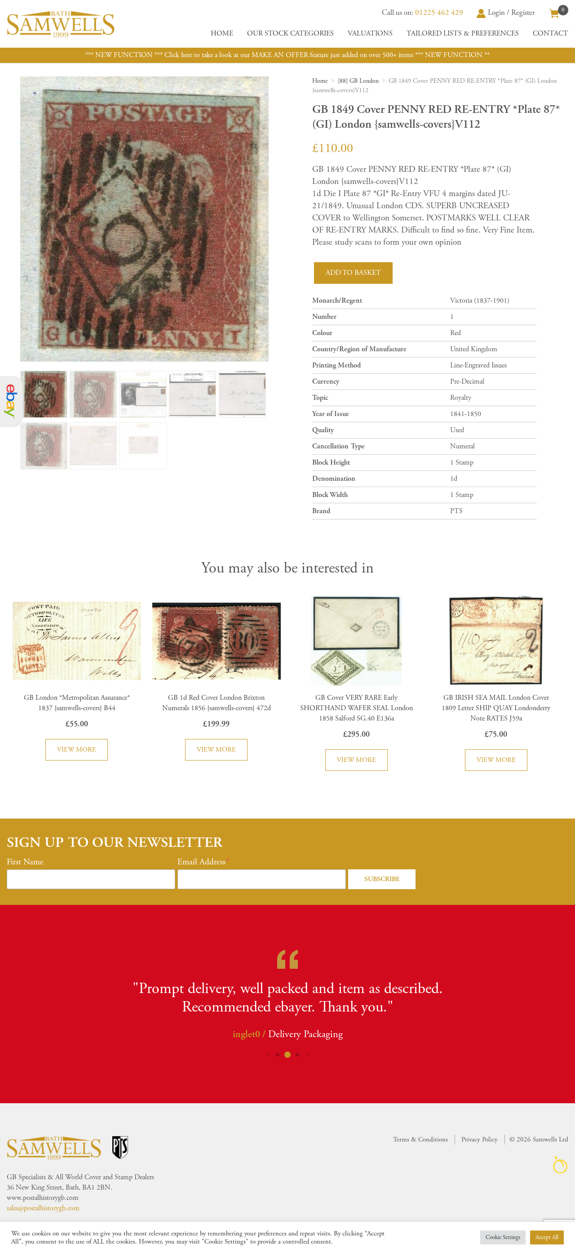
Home (222, 33)
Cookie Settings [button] (503, 1237)
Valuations (370, 33)
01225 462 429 (439, 13)
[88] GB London (358, 81)
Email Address (201, 862)
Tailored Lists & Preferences (463, 33)
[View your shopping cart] (554, 13)
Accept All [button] (546, 1237)
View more (76, 749)
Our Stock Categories (290, 33)
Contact (550, 33)
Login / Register (511, 13)
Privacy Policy (479, 1139)
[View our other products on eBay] (11, 402)
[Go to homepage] (61, 24)
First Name (25, 862)
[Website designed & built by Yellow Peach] (560, 1164)
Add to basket (353, 272)
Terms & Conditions (420, 1139)
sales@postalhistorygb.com (43, 1208)
